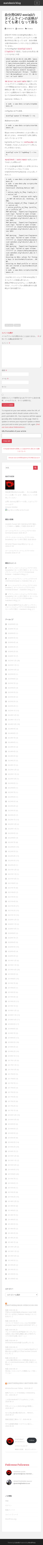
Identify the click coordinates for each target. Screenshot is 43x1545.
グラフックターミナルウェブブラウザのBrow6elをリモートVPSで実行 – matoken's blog (21, 607)
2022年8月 (12, 838)
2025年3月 (12, 701)
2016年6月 (12, 1128)
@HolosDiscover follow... (14, 1388)
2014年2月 (12, 1238)
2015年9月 (12, 1169)
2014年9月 (12, 1206)
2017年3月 (12, 1101)
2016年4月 (12, 1138)
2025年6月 (12, 688)
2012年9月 (12, 1274)
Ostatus (30, 28)
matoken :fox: (27, 581)
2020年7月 (12, 938)
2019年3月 (12, 1001)
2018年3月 (12, 1047)
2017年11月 (12, 1065)
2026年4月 (12, 642)
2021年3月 (12, 906)
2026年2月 (12, 651)
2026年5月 (12, 638)
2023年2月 (12, 815)
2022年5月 (12, 851)
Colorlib (17, 1543)
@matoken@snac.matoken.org (22, 1383)
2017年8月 (12, 1079)
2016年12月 (12, 1115)
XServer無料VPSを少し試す (18, 605)
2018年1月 (12, 1056)
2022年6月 (12, 847)
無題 (6, 1310)
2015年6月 (12, 1183)
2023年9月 (12, 783)
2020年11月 (12, 924)
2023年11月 (12, 774)
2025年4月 (12, 697)
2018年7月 (12, 1033)
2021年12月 (12, 869)
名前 (4, 370)
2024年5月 (12, 747)
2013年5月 (12, 1260)
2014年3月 (12, 1233)
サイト (4, 387)
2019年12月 (12, 960)
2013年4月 (12, 1265)
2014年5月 (12, 1224)
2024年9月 (12, 729)
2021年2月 (12, 910)
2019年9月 (12, 974)
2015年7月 (12, 1178)
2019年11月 (12, 965)
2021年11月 (12, 874)
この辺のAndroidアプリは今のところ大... (20, 1399)
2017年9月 (12, 1074)
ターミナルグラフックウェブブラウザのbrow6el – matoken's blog (21, 598)
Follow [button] (31, 1440)
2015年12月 (12, 1156)
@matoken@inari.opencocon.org (21, 1305)
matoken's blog (12, 2)
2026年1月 (12, 656)
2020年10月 (12, 929)
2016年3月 (12, 1142)
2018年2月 (12, 1051)
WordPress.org (10, 1519)
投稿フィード (10, 1510)
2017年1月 (12, 1110)
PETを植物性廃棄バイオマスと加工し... (19, 1424)
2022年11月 (12, 829)
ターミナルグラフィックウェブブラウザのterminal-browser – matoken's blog (21, 572)
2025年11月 (12, 665)
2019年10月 (12, 969)
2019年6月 (12, 988)
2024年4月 (12, 751)
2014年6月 (12, 1219)
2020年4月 (12, 951)
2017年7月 (12, 1083)
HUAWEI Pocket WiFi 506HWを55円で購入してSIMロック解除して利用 (20, 525)
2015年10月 (12, 1165)
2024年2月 (12, 760)
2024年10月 (12, 724)
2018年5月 (12, 1042)
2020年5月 (12, 947)
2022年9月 (12, 833)
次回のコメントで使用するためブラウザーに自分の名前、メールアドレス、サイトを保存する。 (21, 399)
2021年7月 (12, 888)
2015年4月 (12, 1188)
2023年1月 (12, 819)
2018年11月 (12, 1015)
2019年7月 (12, 983)
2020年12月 (12, 919)
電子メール (21, 501)
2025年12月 (12, 660)
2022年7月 (12, 842)
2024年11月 (12, 719)
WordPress (31, 1543)
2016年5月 (12, 1133)
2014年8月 (12, 1210)
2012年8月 (12, 1278)
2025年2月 (12, 706)
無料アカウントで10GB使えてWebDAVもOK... (20, 1394)
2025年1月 (12, 710)
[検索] (35, 468)
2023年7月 (12, 792)
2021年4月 (12, 901)
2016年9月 (12, 1124)
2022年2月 (12, 865)
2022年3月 (12, 860)
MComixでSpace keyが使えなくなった (19, 544)
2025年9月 (12, 674)
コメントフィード (11, 1514)
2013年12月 (12, 1247)
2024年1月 (12, 765)
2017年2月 (12, 1106)
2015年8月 (12, 1174)
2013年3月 (12, 1269)
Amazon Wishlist (11, 507)
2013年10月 (12, 1256)
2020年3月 (12, 956)
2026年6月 (12, 633)
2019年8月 (12, 979)
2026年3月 (12, 647)
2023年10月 (12, 779)
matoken (20, 28)
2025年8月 (12, 679)
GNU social (9, 325)
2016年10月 (12, 1119)
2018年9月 (12, 1024)
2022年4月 (12, 856)
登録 (6, 1501)
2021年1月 (12, 915)
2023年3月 (12, 810)
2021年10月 (12, 879)
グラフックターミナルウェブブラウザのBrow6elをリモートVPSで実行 (19, 538)
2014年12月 (12, 1201)
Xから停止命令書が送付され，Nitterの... (19, 1413)
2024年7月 (12, 738)
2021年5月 (12, 897)
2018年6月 (12, 1038)
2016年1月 (12, 1151)
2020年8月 (12, 933)
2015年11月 (12, 1160)
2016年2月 (12, 1147)
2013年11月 (12, 1251)
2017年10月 (12, 1069)
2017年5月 (12, 1092)
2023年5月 (12, 801)
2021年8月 (12, 883)
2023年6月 (12, 797)
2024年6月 (12, 742)
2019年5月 (12, 992)
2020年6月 (12, 942)
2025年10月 (12, 670)
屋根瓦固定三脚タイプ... (13, 1419)
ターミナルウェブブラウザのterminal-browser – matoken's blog (20, 588)
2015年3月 (12, 1192)
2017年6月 (12, 1088)
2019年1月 (12, 1006)
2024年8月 (12, 733)
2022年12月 (12, 824)
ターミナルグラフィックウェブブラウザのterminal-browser (21, 580)
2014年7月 (12, 1215)
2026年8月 (12, 624)
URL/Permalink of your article (14, 431)
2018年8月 (12, 1029)
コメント (6, 343)
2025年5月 (12, 692)
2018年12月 (12, 1010)
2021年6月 (12, 892)
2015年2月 (12, 1197)
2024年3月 (12, 756)
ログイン (8, 1505)
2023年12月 (12, 769)
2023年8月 (12, 788)
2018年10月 (12, 1019)
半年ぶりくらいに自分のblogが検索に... (19, 1406)
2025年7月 (12, 683)
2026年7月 (12, 629)
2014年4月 (12, 1228)
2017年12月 (12, 1060)
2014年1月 (12, 1242)
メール (5, 378)
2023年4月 (12, 806)
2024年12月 (12, 715)
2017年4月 (12, 1097)
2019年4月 (12, 997)
